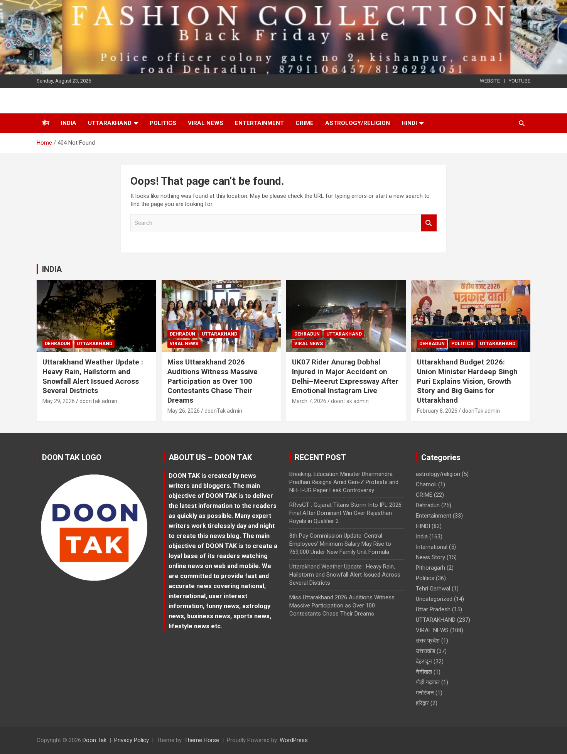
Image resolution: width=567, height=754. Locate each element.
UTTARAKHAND (110, 123)
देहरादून (424, 661)
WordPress (294, 740)
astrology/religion (357, 123)
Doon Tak (94, 740)
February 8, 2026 (437, 411)
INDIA (52, 269)
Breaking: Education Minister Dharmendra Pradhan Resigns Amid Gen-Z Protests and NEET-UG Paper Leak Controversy (343, 482)
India (68, 123)
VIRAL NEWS (205, 123)
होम (45, 123)
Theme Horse (201, 740)
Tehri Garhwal (433, 588)
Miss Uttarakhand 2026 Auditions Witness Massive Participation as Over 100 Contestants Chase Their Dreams (212, 381)
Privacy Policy (131, 740)
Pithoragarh (430, 567)
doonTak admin (98, 401)
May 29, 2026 (58, 401)
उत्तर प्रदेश (428, 640)
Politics (163, 123)
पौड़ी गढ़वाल (428, 682)
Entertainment (259, 123)
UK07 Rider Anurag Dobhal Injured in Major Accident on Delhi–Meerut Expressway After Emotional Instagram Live (345, 376)
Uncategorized (434, 598)
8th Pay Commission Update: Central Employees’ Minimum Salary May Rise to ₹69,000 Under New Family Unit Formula (340, 543)
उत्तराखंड (425, 651)
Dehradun (57, 343)
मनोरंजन (425, 692)
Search (429, 223)
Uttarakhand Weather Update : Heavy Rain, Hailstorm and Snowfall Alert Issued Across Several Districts (92, 376)
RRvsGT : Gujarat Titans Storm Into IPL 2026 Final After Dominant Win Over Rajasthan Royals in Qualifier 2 (345, 513)
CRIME (304, 123)
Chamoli (426, 484)
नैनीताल (424, 671)
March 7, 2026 (309, 401)
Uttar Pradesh (433, 609)
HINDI (409, 123)
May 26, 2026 (183, 411)
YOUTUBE (519, 81)
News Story (430, 557)
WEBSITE (490, 81)
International (431, 546)
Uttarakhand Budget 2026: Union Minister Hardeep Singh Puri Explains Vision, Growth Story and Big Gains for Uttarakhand (467, 381)
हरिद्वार (422, 703)
